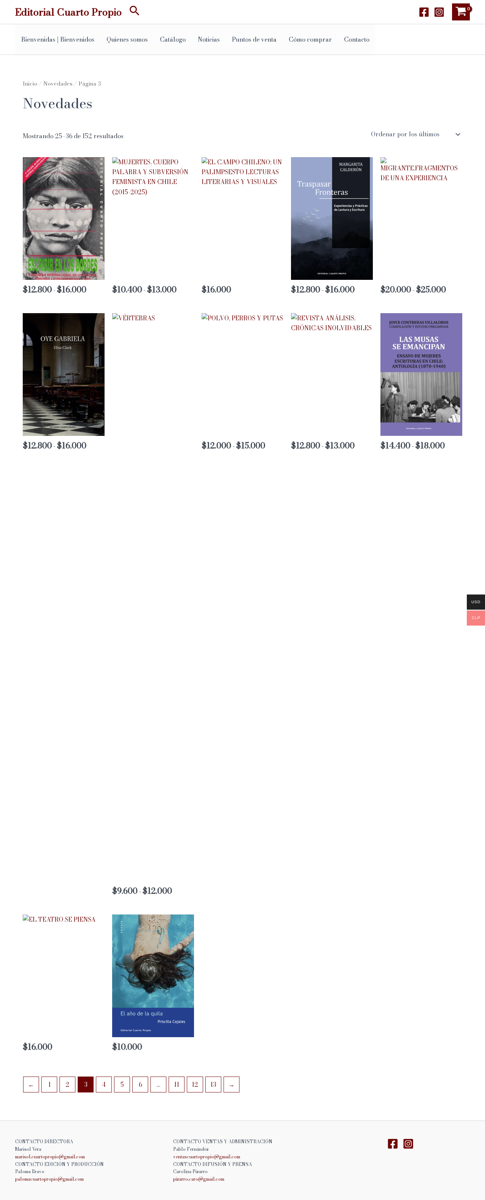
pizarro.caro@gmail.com (198, 1179)
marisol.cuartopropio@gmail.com (50, 1156)
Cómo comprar (310, 39)
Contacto (356, 39)
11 (176, 1084)
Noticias (209, 39)
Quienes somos (127, 39)
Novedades (57, 83)
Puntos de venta (254, 39)
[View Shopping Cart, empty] (461, 11)
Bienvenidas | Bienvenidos (57, 39)
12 (195, 1084)
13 (213, 1084)
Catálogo (173, 39)
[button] (134, 11)
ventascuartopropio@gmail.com (206, 1156)
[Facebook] (424, 12)
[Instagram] (439, 12)
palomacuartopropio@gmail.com (49, 1179)
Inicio (30, 83)
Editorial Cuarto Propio (68, 12)
